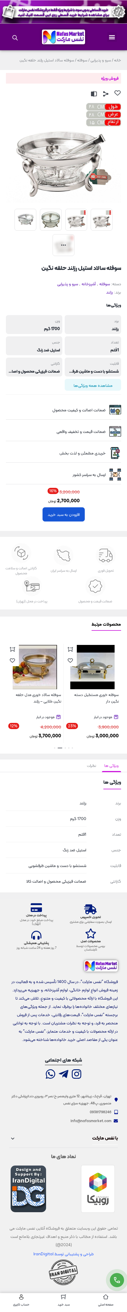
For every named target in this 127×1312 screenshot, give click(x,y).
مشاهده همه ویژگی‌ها (93, 385)
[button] (112, 37)
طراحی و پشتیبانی (79, 1253)
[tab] (111, 766)
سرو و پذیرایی (100, 60)
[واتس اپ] (50, 1075)
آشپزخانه (89, 283)
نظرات (91, 765)
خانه (117, 60)
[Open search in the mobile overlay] (15, 37)
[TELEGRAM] (63, 1075)
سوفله (82, 60)
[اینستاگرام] (76, 1075)
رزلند (109, 292)
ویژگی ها (111, 765)
